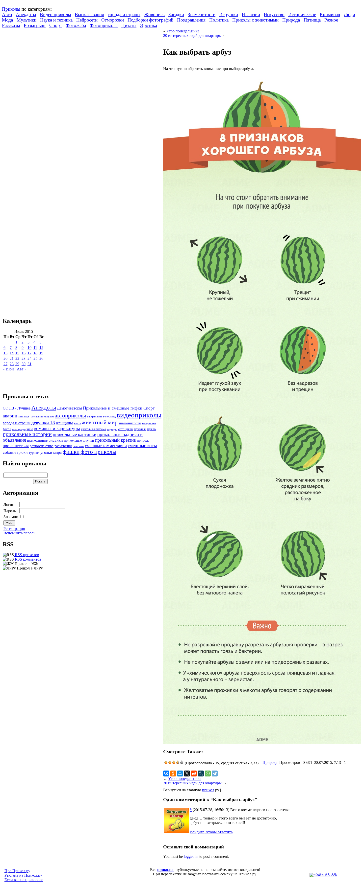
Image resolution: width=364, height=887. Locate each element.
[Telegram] (215, 773)
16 (24, 353)
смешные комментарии (106, 445)
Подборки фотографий (150, 20)
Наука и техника (56, 20)
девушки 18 (43, 422)
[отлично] (182, 762)
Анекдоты (26, 14)
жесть (77, 423)
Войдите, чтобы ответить (211, 832)
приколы (165, 869)
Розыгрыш (35, 25)
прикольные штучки (79, 440)
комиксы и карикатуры (57, 428)
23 (24, 358)
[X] (187, 773)
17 (29, 353)
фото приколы (98, 451)
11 (35, 347)
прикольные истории (27, 434)
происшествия (16, 445)
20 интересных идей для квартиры (192, 35)
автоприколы (70, 415)
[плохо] (170, 762)
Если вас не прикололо (23, 880)
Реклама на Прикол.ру (23, 875)
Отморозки (112, 20)
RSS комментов (27, 559)
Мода (7, 20)
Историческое (302, 14)
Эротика (148, 25)
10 (29, 347)
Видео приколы (55, 14)
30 (24, 364)
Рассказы (11, 25)
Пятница (312, 20)
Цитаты (128, 25)
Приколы (11, 9)
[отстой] (166, 762)
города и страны (124, 14)
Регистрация (14, 528)
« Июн (8, 369)
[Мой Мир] (180, 773)
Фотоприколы (104, 25)
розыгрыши (63, 446)
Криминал (330, 14)
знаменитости (130, 423)
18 (35, 353)
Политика (219, 20)
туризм (34, 453)
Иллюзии (251, 14)
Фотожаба (76, 25)
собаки (9, 452)
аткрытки (94, 416)
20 (5, 358)
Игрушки (228, 14)
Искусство (274, 14)
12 (41, 347)
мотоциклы (125, 429)
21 (12, 358)
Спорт (55, 25)
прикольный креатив (115, 440)
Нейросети (87, 20)
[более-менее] (174, 762)
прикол (208, 790)
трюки (22, 452)
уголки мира (51, 452)
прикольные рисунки (45, 440)
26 (41, 358)
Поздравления (191, 20)
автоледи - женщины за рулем (36, 416)
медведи (112, 429)
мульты (151, 429)
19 (41, 353)
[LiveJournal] (201, 773)
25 (35, 358)
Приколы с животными (255, 20)
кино (29, 429)
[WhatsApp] (208, 773)
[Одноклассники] (173, 773)
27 (5, 364)
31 (29, 364)
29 (17, 364)
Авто (7, 14)
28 (12, 364)
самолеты (78, 446)
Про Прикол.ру (17, 871)
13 (5, 353)
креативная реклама (93, 429)
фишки (71, 452)
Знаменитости (201, 14)
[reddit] (194, 773)
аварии (10, 415)
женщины (64, 423)
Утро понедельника (182, 31)
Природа (291, 20)
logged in (191, 856)
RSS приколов (26, 555)
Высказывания (89, 14)
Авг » (21, 369)
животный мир (100, 422)
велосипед (109, 416)
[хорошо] (178, 762)
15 (17, 353)
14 (12, 353)
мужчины (140, 429)
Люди (349, 14)
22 (17, 358)
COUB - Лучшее (16, 408)
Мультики (26, 20)
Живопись (154, 14)
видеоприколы (139, 415)
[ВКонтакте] (166, 773)
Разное (331, 20)
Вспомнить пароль (19, 533)
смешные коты (142, 445)
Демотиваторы (69, 408)
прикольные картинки (74, 434)
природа (143, 440)
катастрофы (19, 429)
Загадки (176, 14)
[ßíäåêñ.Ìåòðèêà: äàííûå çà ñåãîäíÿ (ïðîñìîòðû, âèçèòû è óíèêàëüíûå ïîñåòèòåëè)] (323, 875)
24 (29, 358)
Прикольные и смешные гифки (112, 408)
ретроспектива (41, 446)
